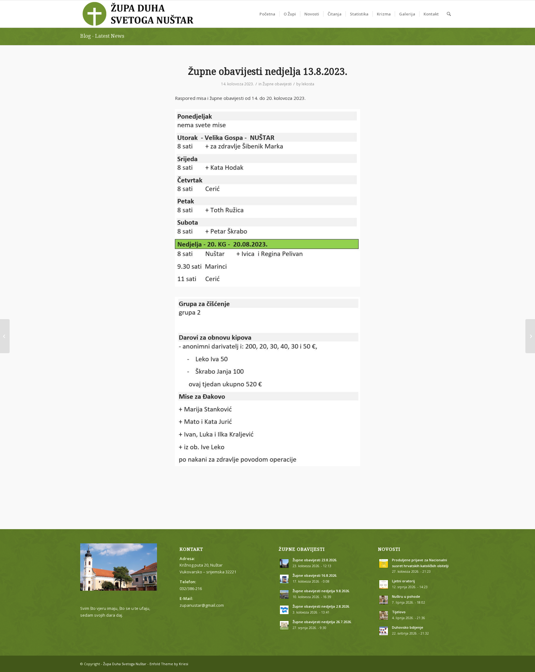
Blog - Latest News (102, 36)
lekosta (308, 84)
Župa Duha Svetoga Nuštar (124, 663)
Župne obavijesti (277, 84)
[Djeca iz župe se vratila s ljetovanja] (5, 336)
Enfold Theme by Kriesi (169, 663)
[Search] (449, 14)
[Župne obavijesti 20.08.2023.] (530, 336)
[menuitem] (267, 14)
